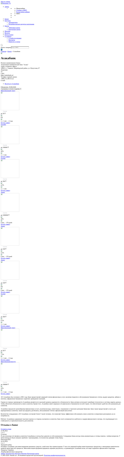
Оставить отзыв (6, 429)
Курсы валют (9, 35)
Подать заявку (5, 123)
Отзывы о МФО (21, 10)
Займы (7, 6)
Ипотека (7, 31)
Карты (7, 26)
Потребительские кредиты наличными (21, 24)
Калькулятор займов (23, 12)
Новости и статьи (14, 42)
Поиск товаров (6, 47)
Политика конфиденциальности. (54, 455)
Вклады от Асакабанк (12, 84)
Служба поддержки (15, 38)
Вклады (7, 33)
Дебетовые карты (14, 28)
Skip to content (5, 1)
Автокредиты (13, 22)
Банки (7, 19)
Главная (3, 51)
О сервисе (8, 36)
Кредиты (8, 21)
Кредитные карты (14, 29)
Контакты (12, 40)
